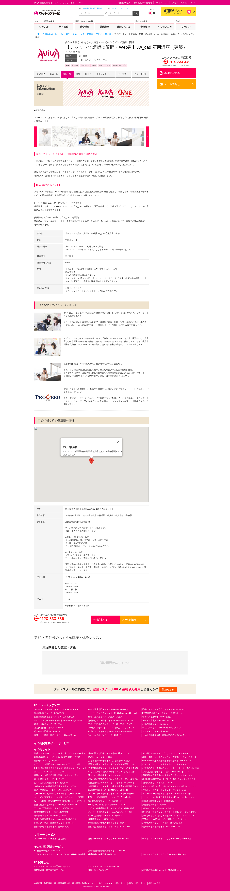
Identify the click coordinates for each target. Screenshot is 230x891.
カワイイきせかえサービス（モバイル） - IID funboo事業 (60, 854)
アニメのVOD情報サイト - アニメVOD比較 (53, 808)
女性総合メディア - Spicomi (155, 804)
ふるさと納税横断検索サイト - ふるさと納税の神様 (111, 808)
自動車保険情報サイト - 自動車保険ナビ (160, 801)
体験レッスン (124, 26)
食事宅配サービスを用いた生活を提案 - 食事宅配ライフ (113, 786)
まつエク (116, 8)
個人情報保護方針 (62, 883)
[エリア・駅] (91, 13)
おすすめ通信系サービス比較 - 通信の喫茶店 (162, 823)
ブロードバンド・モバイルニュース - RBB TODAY (57, 709)
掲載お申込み (124, 3)
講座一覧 (67, 74)
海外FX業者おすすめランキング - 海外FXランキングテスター (170, 779)
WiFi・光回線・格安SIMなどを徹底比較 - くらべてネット (60, 801)
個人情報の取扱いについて (84, 883)
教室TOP (41, 74)
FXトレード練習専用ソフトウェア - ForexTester (110, 797)
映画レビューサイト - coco (100, 757)
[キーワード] (120, 13)
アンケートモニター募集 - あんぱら (50, 838)
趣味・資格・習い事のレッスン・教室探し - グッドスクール (169, 757)
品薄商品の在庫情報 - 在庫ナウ (102, 854)
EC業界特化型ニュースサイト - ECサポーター (163, 713)
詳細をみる (168, 689)
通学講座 (84, 26)
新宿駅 (100, 8)
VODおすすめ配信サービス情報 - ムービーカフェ (164, 819)
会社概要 (38, 883)
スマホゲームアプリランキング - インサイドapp (164, 790)
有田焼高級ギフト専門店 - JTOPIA (157, 782)
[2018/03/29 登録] (64, 136)
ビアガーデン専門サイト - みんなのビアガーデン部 (57, 764)
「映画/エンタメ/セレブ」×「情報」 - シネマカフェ (111, 728)
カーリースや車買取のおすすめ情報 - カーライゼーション (60, 793)
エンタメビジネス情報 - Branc (156, 731)
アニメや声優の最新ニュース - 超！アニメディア (110, 724)
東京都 (86, 8)
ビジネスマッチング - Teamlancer (103, 866)
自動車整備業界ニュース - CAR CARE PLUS (54, 717)
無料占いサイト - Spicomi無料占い (158, 808)
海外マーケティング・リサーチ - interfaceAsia (109, 838)
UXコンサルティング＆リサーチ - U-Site (106, 804)
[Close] (118, 442)
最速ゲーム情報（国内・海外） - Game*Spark (55, 735)
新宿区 (93, 8)
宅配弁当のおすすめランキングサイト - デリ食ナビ (111, 782)
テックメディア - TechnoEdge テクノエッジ (162, 728)
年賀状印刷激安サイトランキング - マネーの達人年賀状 (113, 768)
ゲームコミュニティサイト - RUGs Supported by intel (112, 713)
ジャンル (44, 26)
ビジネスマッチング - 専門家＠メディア (52, 866)
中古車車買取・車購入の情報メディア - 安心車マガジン (113, 772)
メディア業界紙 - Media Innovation (158, 720)
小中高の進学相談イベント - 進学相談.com (161, 870)
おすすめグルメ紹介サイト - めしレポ (51, 782)
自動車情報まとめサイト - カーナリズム (52, 826)
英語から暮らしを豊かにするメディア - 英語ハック (111, 764)
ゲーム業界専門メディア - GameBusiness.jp (108, 709)
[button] (91, 461)
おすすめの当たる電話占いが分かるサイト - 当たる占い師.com (170, 768)
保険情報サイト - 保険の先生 (101, 819)
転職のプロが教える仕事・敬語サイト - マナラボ (56, 775)
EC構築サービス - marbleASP (47, 851)
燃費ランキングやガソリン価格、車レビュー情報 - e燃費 (60, 753)
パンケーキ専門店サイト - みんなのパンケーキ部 (110, 812)
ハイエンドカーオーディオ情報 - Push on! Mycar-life (58, 720)
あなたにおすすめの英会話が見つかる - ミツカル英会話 (113, 779)
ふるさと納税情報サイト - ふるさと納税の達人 (109, 760)
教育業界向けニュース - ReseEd (48, 728)
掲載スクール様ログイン (183, 3)
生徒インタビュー (104, 74)
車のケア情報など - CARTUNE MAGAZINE (53, 790)
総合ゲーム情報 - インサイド (47, 731)
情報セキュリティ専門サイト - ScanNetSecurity (164, 709)
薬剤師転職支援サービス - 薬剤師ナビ (105, 801)
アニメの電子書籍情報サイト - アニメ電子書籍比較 (111, 793)
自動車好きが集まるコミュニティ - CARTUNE (109, 826)
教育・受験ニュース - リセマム (48, 724)
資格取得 (145, 26)
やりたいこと (165, 26)
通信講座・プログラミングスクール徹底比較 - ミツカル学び (169, 812)
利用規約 (48, 883)
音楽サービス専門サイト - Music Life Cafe (161, 826)
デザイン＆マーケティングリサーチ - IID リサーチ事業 (166, 838)
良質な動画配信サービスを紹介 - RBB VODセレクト (165, 772)
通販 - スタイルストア (98, 870)
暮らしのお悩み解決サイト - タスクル (105, 775)
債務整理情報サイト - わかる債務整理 (51, 812)
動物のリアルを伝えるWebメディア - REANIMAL (110, 731)
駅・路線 (63, 26)
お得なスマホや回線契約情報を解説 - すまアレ (55, 786)
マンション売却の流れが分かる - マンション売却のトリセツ (169, 786)
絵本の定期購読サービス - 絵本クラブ (105, 815)
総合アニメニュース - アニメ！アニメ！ (106, 717)
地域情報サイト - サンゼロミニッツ (50, 815)
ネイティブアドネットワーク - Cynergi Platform (164, 854)
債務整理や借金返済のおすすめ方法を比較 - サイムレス (167, 775)
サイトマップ (162, 3)
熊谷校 (76, 52)
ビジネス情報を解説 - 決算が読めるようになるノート (166, 735)
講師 (78, 74)
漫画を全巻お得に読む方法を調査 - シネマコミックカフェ (168, 815)
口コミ (88, 74)
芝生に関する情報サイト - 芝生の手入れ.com (108, 753)
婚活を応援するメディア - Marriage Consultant (55, 804)
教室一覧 (54, 74)
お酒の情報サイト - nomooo (155, 724)
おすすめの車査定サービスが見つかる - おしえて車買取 (59, 797)
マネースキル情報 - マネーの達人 (157, 717)
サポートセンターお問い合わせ (112, 883)
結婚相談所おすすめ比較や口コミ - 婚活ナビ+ (108, 823)
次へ (146, 136)
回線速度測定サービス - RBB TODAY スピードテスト (58, 757)
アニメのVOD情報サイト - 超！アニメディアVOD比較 (166, 793)
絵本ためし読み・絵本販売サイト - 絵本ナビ (54, 823)
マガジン (186, 26)
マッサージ (125, 8)
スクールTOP (140, 74)
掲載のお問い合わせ (143, 3)
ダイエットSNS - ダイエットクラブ (50, 772)
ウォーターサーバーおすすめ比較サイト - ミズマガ (165, 764)
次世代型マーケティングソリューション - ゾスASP (165, 753)
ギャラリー (123, 74)
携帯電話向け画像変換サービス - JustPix (106, 851)
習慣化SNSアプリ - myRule (46, 760)
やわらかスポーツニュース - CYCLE (104, 735)
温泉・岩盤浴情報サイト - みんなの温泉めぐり (55, 819)
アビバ (68, 52)
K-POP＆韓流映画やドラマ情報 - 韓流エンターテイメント (60, 768)
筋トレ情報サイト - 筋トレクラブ (49, 779)
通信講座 (104, 26)
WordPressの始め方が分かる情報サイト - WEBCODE (166, 760)
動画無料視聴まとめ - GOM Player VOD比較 (108, 790)
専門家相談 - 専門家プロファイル (49, 870)
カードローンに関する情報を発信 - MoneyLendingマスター (169, 797)
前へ (36, 136)
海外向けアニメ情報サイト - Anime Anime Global (110, 720)
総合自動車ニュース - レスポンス (49, 713)
